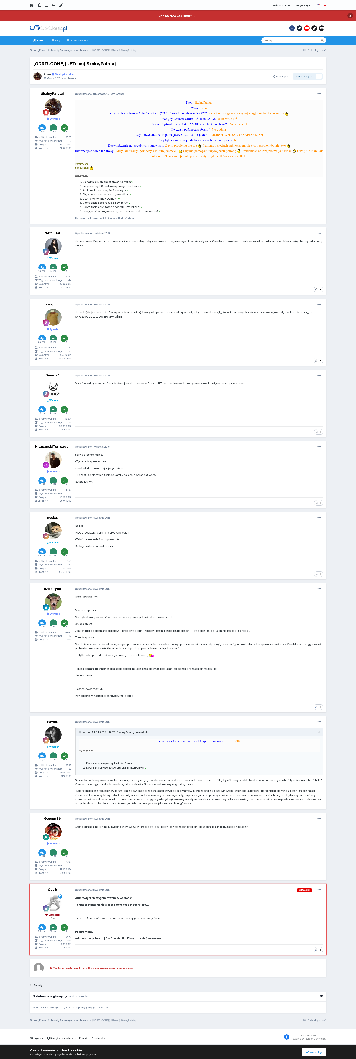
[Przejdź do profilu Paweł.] (53, 734)
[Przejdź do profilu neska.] (53, 530)
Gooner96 (52, 818)
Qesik (52, 890)
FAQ (57, 40)
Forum (41, 40)
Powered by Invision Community (308, 1038)
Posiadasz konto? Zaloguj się (290, 5)
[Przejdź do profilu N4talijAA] (53, 246)
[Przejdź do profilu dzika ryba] (53, 601)
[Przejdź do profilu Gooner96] (53, 831)
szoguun (52, 304)
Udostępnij (282, 76)
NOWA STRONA (78, 40)
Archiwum (70, 78)
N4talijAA (52, 233)
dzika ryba (52, 589)
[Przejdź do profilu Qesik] (53, 902)
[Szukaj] (322, 40)
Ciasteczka (98, 1038)
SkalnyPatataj (52, 94)
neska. (52, 517)
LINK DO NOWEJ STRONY (175, 15)
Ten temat (307, 40)
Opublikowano (92, 93)
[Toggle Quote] (80, 732)
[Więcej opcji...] (319, 94)
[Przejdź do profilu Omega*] (53, 388)
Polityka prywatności (63, 1038)
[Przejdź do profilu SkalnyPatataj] (37, 76)
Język (37, 1038)
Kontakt (83, 1038)
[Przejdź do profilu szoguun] (53, 317)
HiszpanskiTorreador (52, 446)
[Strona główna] (32, 5)
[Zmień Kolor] (61, 5)
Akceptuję (315, 1052)
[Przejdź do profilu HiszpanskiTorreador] (53, 459)
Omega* (52, 375)
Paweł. (52, 722)
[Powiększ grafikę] (287, 113)
